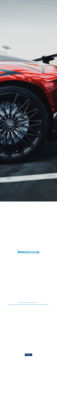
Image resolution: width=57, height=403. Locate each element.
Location (10, 1)
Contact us (14, 1)
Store (3, 1)
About (6, 1)
